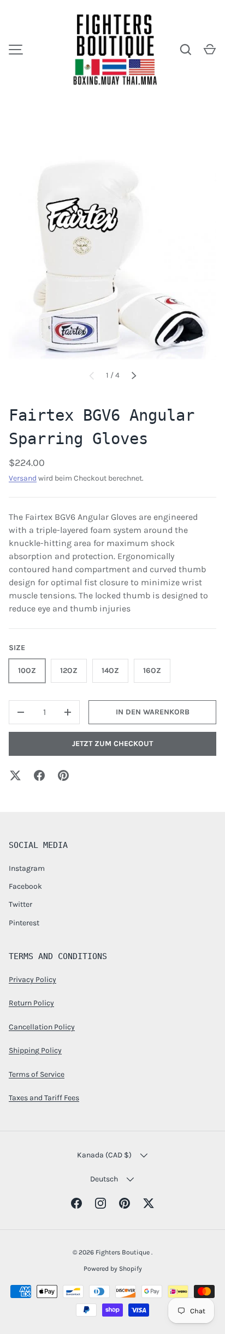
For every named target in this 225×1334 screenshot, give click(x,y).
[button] (210, 50)
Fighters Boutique (123, 1252)
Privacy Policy (32, 979)
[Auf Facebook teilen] (39, 775)
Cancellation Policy (42, 1027)
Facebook (25, 886)
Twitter (20, 904)
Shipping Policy (35, 1050)
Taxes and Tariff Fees (44, 1097)
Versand (23, 478)
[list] (112, 256)
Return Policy (31, 1003)
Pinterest (24, 922)
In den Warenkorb (153, 712)
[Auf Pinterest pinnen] (63, 775)
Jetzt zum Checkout (112, 743)
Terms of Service (36, 1074)
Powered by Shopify (113, 1268)
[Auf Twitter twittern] (15, 775)
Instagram (27, 868)
